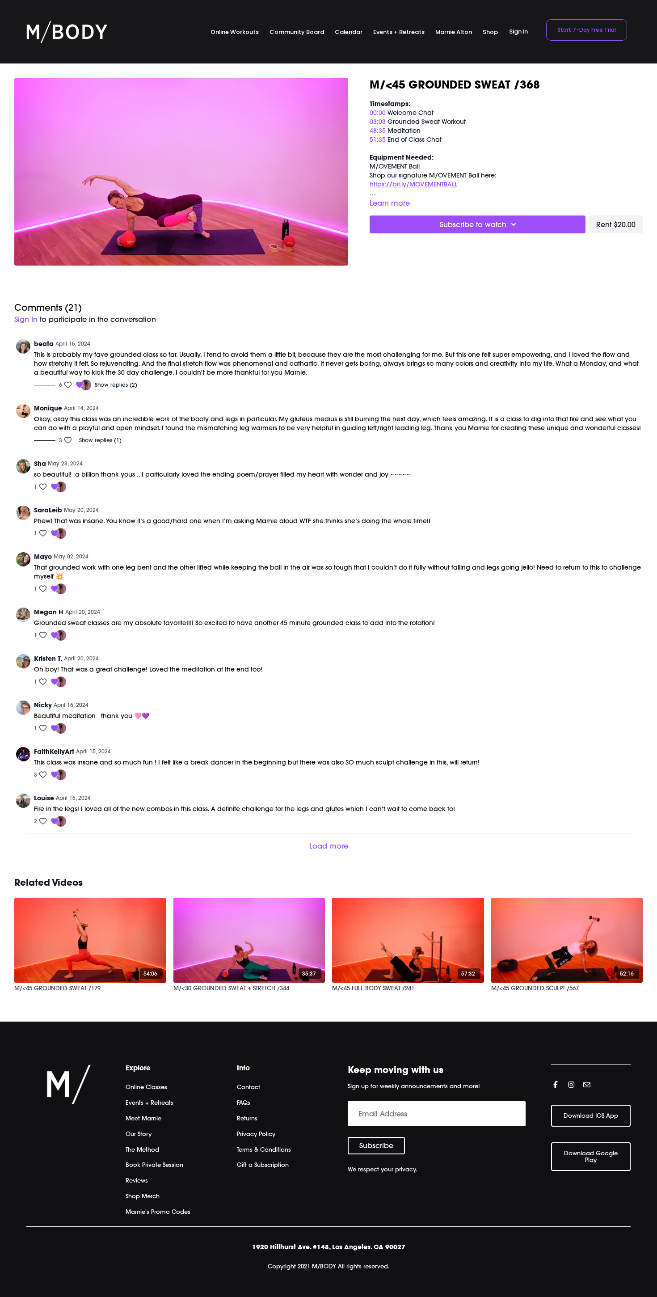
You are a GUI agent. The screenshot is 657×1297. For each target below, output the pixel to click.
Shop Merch (143, 1196)
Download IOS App (591, 1115)
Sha (40, 464)
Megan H (48, 612)
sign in (26, 319)
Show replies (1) (100, 440)
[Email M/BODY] (586, 1084)
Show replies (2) (116, 384)
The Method (142, 1149)
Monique (48, 408)
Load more (328, 845)
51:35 (378, 139)
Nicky (43, 705)
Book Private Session (154, 1164)
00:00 (378, 113)
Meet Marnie (143, 1118)
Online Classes (146, 1086)
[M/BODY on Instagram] (571, 1084)
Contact (248, 1086)
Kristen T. (48, 659)
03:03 (378, 122)
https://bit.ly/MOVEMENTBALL (413, 184)
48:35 (378, 131)
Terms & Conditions (264, 1149)
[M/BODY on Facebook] (555, 1084)
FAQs (243, 1102)
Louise (44, 798)
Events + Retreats (149, 1102)
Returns (247, 1118)
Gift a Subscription (263, 1164)
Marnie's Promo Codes (158, 1211)
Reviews (137, 1180)
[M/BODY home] (66, 32)
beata (44, 344)
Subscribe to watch (473, 224)
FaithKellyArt (54, 752)
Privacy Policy (256, 1133)
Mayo (43, 557)
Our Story (139, 1133)
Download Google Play (591, 1156)
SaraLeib (48, 510)
